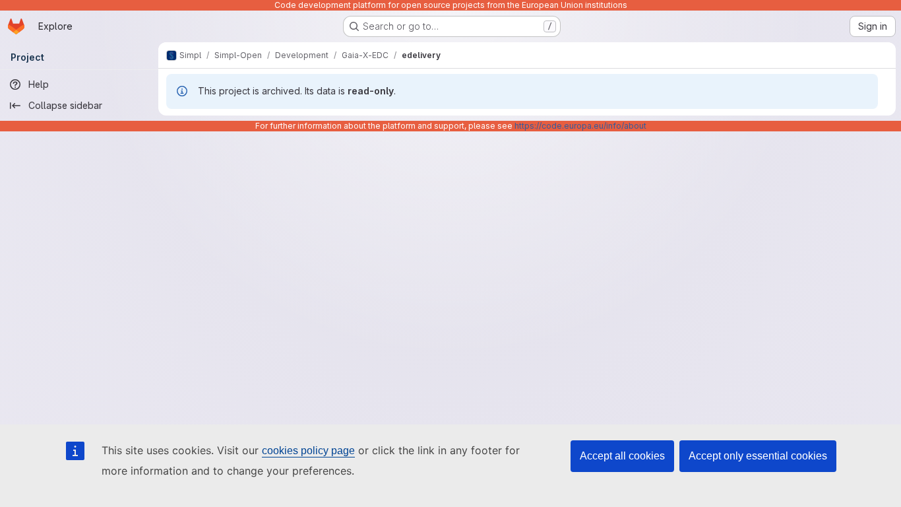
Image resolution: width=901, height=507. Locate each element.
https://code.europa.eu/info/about (580, 126)
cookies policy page (308, 450)
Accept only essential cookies (758, 455)
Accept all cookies (622, 455)
